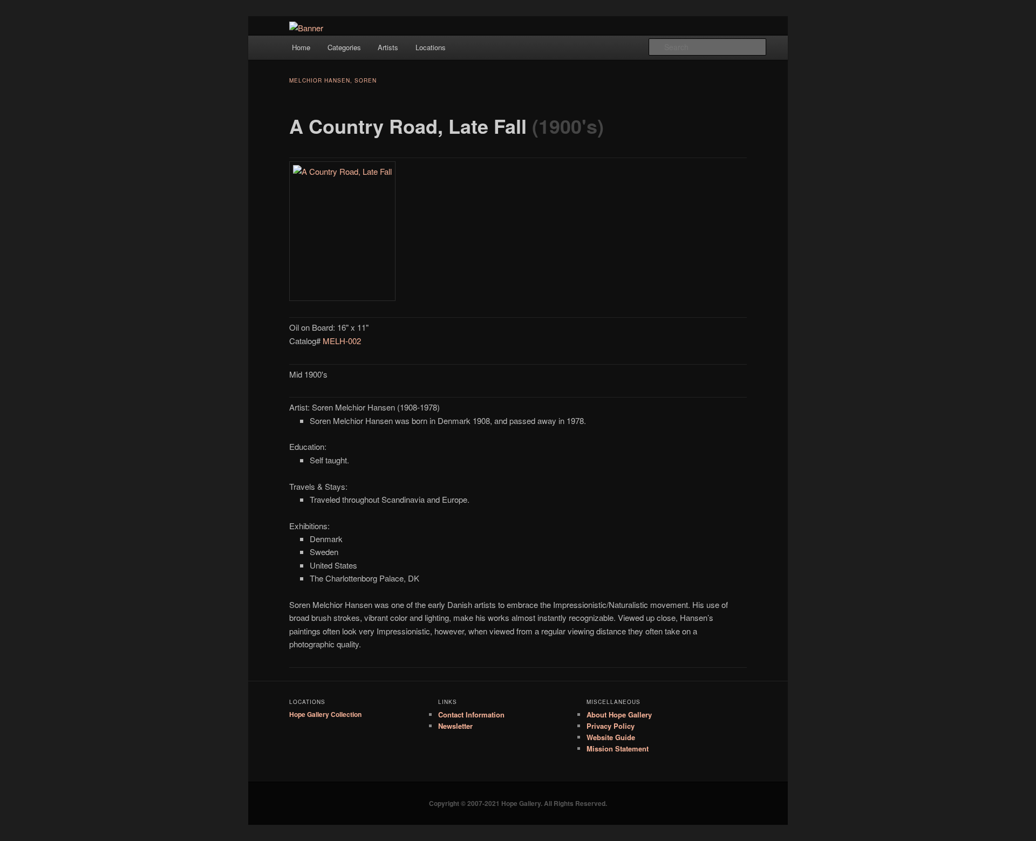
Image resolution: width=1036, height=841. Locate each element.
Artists (388, 47)
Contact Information (471, 714)
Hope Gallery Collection (325, 714)
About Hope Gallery (619, 714)
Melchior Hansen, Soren (333, 80)
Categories (344, 47)
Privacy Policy (611, 726)
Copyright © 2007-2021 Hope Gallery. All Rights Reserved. (518, 803)
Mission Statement (618, 748)
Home (301, 47)
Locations (430, 47)
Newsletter (455, 726)
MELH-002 (342, 340)
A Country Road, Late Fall (408, 126)
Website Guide (611, 737)
